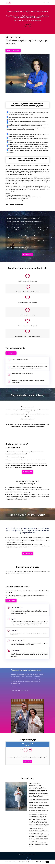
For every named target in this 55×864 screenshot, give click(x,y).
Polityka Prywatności (41, 861)
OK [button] (47, 861)
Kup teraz (27, 761)
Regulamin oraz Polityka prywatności (27, 854)
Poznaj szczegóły (13, 50)
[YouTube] (28, 858)
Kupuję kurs (27, 254)
